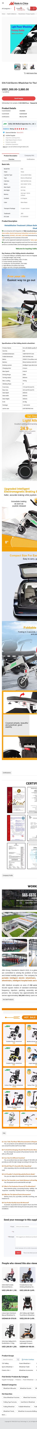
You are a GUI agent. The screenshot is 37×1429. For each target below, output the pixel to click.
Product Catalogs (28, 1359)
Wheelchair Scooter (25, 1388)
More (3, 1415)
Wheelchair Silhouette (9, 1388)
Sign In (5, 147)
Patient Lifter (6, 1370)
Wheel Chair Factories (29, 1397)
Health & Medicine (11, 14)
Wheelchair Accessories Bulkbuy (27, 1411)
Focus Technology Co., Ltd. (24, 1421)
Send (18, 1253)
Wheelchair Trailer (24, 1367)
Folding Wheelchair (9, 1407)
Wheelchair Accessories (26, 1370)
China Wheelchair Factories (11, 1397)
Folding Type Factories (10, 1402)
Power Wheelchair (24, 1363)
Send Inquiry (18, 98)
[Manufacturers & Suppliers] (18, 3)
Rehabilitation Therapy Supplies (26, 14)
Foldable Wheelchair (24, 1407)
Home (3, 14)
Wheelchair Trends (8, 1411)
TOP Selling (5, 1363)
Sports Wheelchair (7, 1367)
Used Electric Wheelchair (28, 1402)
